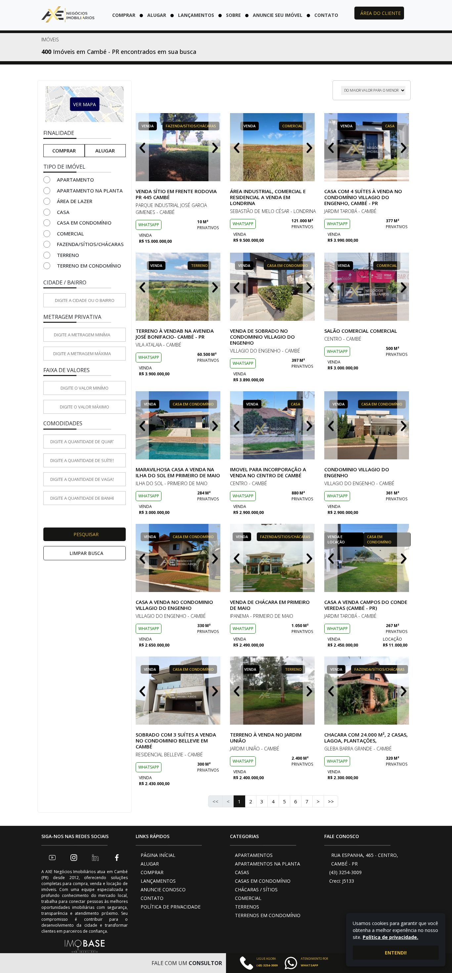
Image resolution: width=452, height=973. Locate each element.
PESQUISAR (86, 534)
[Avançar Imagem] (215, 147)
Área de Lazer (74, 201)
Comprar (123, 15)
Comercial (70, 233)
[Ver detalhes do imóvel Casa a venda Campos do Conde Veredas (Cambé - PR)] (367, 558)
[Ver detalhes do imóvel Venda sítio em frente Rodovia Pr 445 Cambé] (179, 147)
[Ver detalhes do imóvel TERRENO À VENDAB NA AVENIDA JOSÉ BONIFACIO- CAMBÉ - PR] (179, 287)
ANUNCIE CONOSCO (163, 889)
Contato (326, 15)
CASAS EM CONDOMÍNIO (263, 881)
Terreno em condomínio (89, 265)
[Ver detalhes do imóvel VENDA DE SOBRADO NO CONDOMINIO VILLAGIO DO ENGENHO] (273, 287)
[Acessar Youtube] (52, 857)
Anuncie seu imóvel (277, 15)
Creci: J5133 (341, 881)
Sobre (233, 15)
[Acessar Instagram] (73, 857)
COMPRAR (152, 872)
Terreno (68, 255)
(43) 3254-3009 (345, 872)
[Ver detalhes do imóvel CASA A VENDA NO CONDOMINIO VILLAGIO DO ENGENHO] (179, 558)
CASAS (242, 872)
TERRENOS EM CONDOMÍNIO (267, 915)
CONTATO (152, 898)
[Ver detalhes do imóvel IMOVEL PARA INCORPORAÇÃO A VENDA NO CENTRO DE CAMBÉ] (273, 425)
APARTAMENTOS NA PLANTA (267, 864)
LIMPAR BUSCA (86, 553)
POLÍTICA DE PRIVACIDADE (171, 907)
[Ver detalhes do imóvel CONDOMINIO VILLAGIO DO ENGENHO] (367, 425)
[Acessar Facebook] (116, 857)
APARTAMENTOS (254, 855)
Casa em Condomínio (84, 222)
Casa (63, 212)
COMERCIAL (248, 898)
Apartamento (75, 179)
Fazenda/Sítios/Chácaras (90, 244)
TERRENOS (247, 907)
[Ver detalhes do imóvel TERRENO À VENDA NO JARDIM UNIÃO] (273, 690)
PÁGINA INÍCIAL (158, 855)
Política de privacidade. (390, 937)
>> (331, 801)
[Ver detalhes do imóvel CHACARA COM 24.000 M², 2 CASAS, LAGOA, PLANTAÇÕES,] (367, 690)
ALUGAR (150, 864)
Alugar (156, 15)
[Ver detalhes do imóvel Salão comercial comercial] (367, 287)
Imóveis (50, 39)
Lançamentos (196, 15)
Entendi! (396, 953)
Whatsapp (148, 225)
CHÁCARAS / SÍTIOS (256, 889)
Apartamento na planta (90, 190)
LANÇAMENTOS (158, 881)
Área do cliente (380, 13)
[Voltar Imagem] (142, 147)
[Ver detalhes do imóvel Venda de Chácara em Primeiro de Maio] (273, 558)
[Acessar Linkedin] (95, 857)
